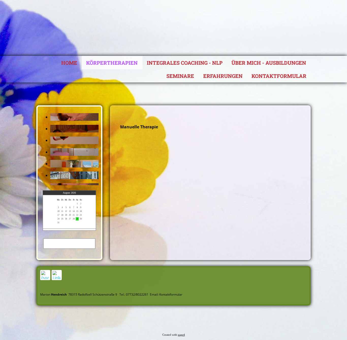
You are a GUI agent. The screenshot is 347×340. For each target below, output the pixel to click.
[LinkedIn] (57, 275)
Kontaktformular (278, 76)
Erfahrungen (223, 76)
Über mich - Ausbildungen (268, 62)
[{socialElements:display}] (45, 275)
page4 (181, 334)
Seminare (180, 76)
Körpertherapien (112, 62)
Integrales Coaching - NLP (185, 62)
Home (69, 62)
